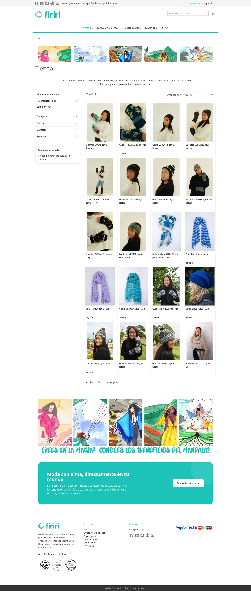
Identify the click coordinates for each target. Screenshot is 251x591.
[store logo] (47, 14)
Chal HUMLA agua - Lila (97, 308)
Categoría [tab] (42, 116)
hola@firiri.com (136, 529)
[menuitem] (87, 28)
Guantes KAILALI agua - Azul (133, 144)
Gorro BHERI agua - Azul (197, 308)
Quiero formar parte (188, 483)
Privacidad (89, 545)
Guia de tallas (90, 539)
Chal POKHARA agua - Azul (132, 308)
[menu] (125, 28)
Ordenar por (174, 94)
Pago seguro (90, 536)
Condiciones (90, 542)
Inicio (38, 38)
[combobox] (188, 13)
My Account (196, 3)
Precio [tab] (40, 123)
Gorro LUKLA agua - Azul (98, 363)
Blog (86, 529)
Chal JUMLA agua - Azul (197, 254)
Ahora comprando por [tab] (48, 94)
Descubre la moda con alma (52, 554)
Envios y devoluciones (94, 532)
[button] (210, 3)
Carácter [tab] (41, 129)
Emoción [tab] (41, 136)
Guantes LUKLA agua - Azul (165, 308)
